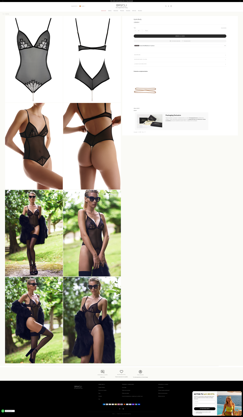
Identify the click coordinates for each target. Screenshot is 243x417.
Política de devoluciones (162, 393)
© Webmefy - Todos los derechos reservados (124, 413)
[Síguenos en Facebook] (120, 409)
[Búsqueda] (166, 6)
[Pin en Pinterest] (140, 132)
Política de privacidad (126, 390)
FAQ (99, 399)
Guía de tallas (223, 27)
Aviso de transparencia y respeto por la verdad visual (132, 396)
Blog (99, 393)
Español (83, 6)
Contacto (100, 396)
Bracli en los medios (102, 390)
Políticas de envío (161, 396)
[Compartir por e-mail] (144, 132)
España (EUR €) (74, 6)
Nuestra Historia (101, 387)
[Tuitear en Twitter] (142, 132)
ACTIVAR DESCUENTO (205, 408)
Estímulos (134, 10)
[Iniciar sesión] (168, 6)
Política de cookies (125, 393)
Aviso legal (124, 387)
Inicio (3, 13)
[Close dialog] (240, 392)
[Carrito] (171, 6)
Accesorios (128, 10)
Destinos (109, 10)
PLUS (146, 30)
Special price (103, 10)
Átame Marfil (137, 108)
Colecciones (115, 10)
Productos (122, 10)
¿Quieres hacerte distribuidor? (164, 390)
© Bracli (113, 413)
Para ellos (140, 10)
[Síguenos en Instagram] (123, 409)
